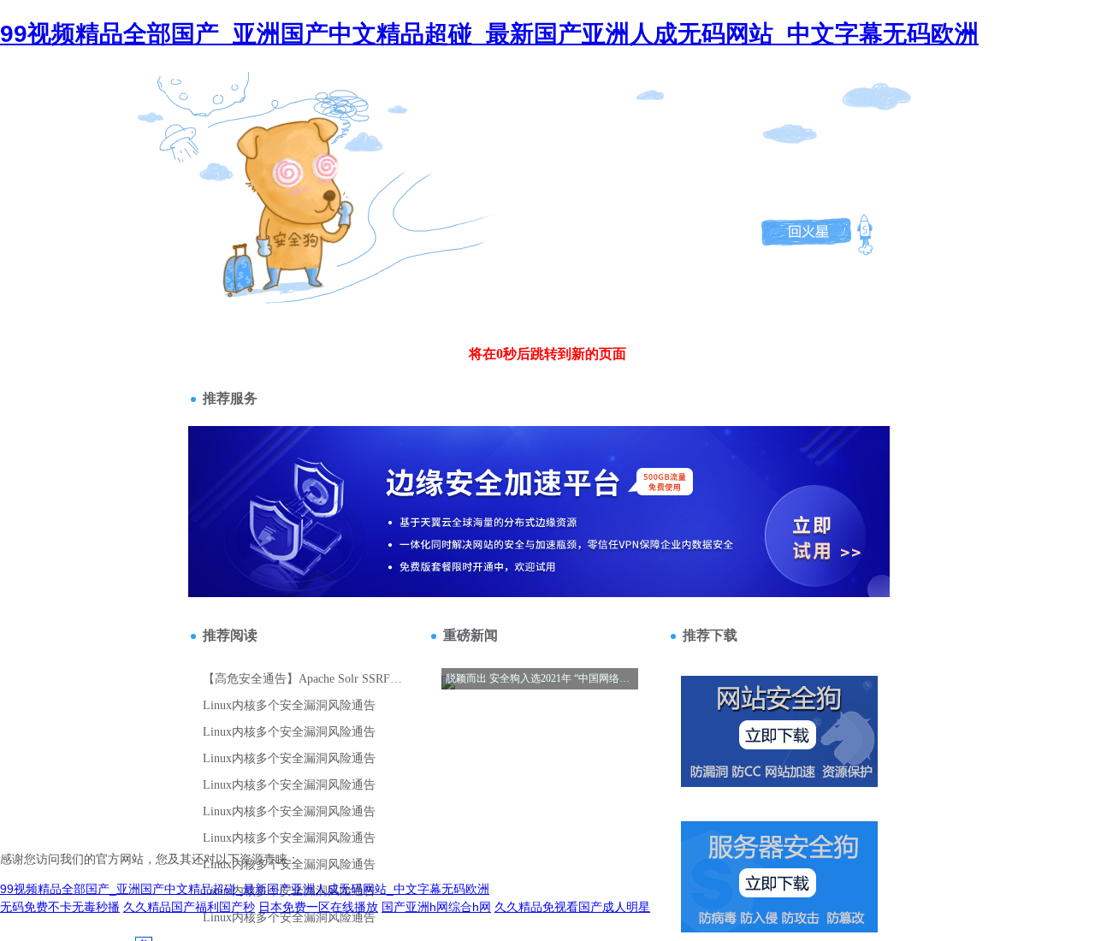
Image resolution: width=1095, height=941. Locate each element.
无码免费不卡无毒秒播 (60, 907)
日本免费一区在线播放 (318, 907)
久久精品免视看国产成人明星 (572, 907)
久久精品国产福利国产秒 (189, 907)
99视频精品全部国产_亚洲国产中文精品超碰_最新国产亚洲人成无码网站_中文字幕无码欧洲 (489, 34)
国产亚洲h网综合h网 (436, 907)
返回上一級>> (259, 143)
